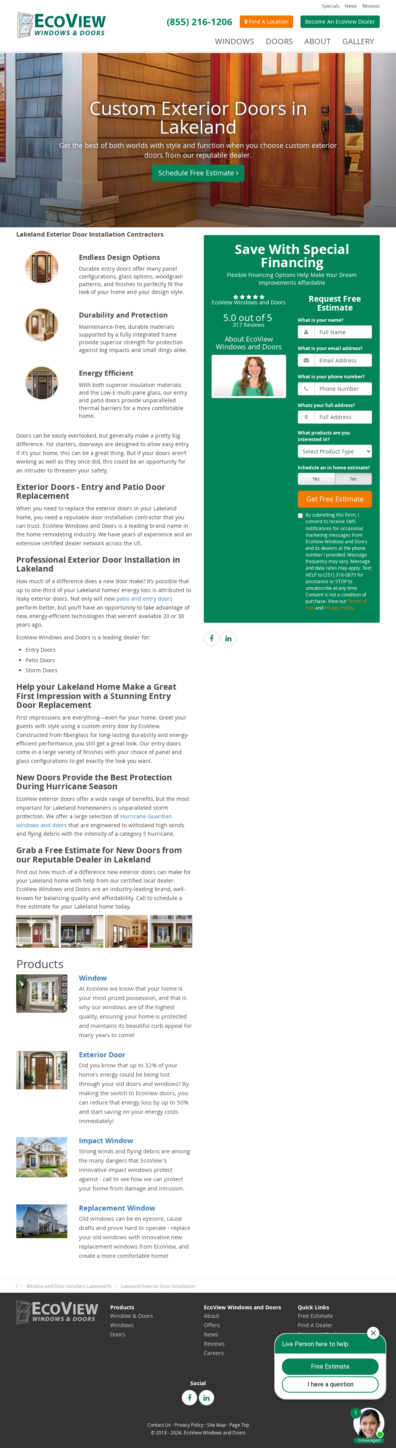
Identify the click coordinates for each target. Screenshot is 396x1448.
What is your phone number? (331, 376)
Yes (316, 479)
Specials (331, 6)
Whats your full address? (326, 405)
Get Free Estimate (335, 498)
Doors (117, 1334)
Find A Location (268, 21)
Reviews (371, 6)
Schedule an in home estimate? (334, 467)
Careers (214, 1353)
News (351, 6)
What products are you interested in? (324, 436)
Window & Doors (131, 1315)
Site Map (216, 1425)
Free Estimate (315, 1315)
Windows (122, 1325)
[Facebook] (211, 638)
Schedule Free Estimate (196, 172)
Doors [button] (279, 41)
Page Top (239, 1425)
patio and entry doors (144, 598)
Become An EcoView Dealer (340, 21)
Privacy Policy (338, 608)
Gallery (358, 41)
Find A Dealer (315, 1325)
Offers (212, 1325)
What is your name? (320, 320)
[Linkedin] (228, 638)
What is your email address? (330, 348)
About (211, 1315)
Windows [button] (234, 41)
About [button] (317, 41)
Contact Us (159, 1425)
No (353, 479)
